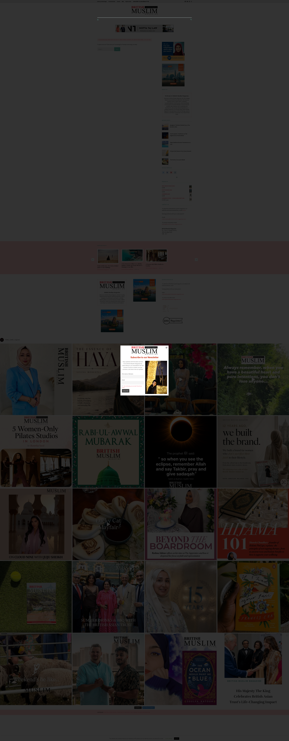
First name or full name (127, 374)
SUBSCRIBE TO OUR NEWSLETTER (141, 1)
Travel (118, 1)
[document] (144, 370)
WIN (123, 1)
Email (123, 380)
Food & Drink (112, 1)
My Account (128, 1)
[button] (166, 347)
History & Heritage (102, 1)
